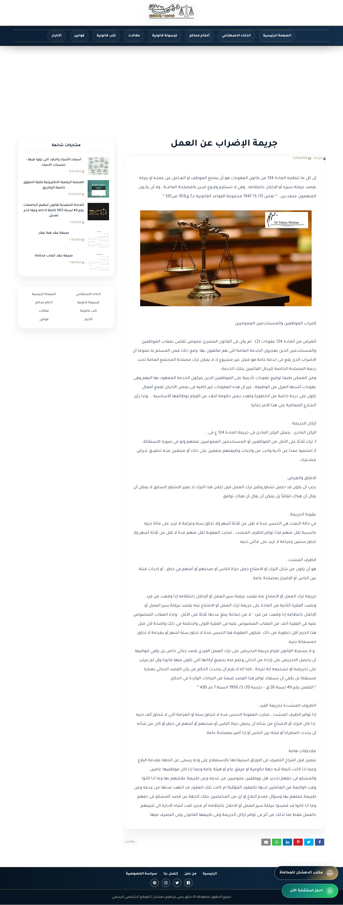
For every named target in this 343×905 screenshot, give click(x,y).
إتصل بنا (170, 874)
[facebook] (188, 883)
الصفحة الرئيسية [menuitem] (277, 36)
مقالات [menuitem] (134, 36)
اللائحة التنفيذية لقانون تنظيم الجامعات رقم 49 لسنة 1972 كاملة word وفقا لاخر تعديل (53, 210)
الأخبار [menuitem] (57, 36)
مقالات (130, 841)
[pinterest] (154, 883)
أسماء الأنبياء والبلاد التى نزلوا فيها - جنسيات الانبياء (53, 162)
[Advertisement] (171, 86)
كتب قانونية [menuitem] (106, 36)
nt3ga (318, 158)
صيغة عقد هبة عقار (54, 233)
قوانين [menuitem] (79, 36)
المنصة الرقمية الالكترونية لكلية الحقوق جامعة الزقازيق (53, 185)
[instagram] (166, 883)
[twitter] (177, 883)
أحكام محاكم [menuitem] (199, 36)
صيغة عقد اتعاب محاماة (54, 256)
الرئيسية (210, 874)
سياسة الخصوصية (141, 874)
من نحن (190, 874)
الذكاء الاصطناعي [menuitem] (236, 36)
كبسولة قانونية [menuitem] (164, 36)
